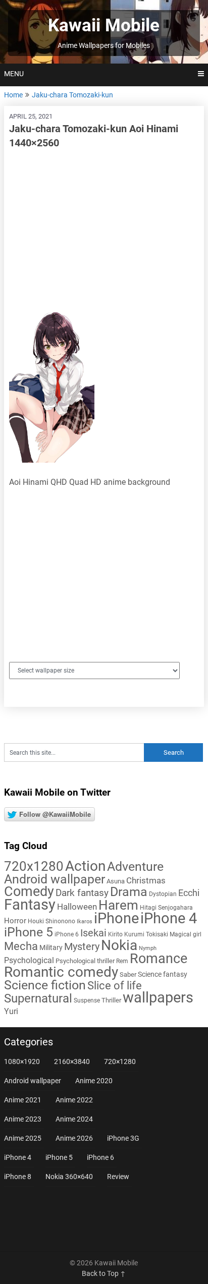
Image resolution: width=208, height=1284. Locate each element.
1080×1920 (22, 1061)
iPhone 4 (168, 918)
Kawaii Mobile (104, 25)
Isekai (93, 933)
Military (51, 947)
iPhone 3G (123, 1138)
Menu (14, 74)
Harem (118, 905)
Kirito (115, 934)
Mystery (81, 947)
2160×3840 (72, 1061)
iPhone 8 (17, 1177)
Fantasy (30, 904)
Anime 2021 (22, 1100)
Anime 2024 (74, 1119)
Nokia (119, 945)
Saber (128, 974)
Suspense (87, 1000)
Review (118, 1177)
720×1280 (120, 1061)
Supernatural (38, 998)
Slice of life (114, 985)
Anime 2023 (22, 1119)
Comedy (29, 891)
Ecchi (188, 892)
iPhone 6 (67, 934)
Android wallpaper (54, 879)
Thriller (111, 1000)
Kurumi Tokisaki (146, 934)
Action (85, 866)
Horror (15, 920)
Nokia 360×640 (69, 1177)
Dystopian (163, 894)
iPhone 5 (28, 932)
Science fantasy (162, 974)
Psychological (29, 960)
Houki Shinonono (51, 921)
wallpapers (158, 997)
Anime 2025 (22, 1138)
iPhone (116, 918)
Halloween (77, 907)
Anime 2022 (74, 1100)
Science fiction (45, 985)
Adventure (135, 866)
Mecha (21, 946)
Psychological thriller (85, 961)
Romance (158, 959)
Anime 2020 (94, 1081)
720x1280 (34, 866)
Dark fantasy (82, 893)
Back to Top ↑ (104, 1273)
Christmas (146, 880)
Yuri (11, 1011)
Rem (122, 961)
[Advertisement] (104, 230)
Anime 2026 (74, 1138)
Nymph (148, 948)
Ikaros (84, 921)
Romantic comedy (61, 972)
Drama (128, 891)
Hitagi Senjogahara (166, 907)
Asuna (116, 881)
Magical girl (185, 934)
